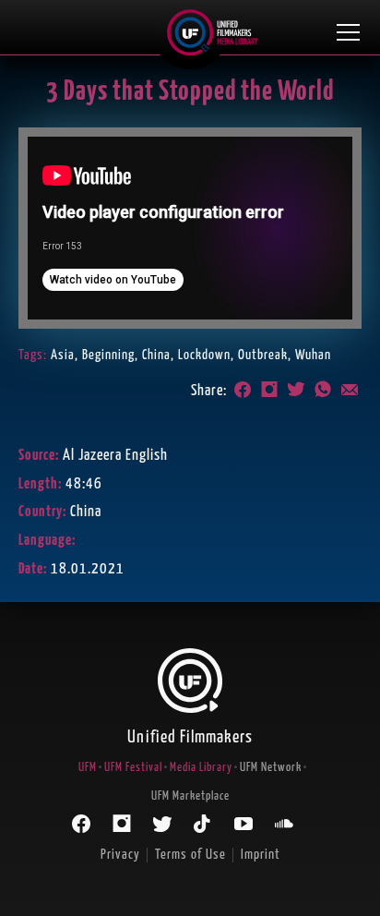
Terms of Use (190, 855)
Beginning (108, 355)
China (156, 355)
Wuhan (313, 355)
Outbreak (263, 355)
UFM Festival (133, 768)
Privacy (120, 855)
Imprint (260, 855)
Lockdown (204, 355)
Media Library (201, 768)
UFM (87, 768)
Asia (63, 355)
